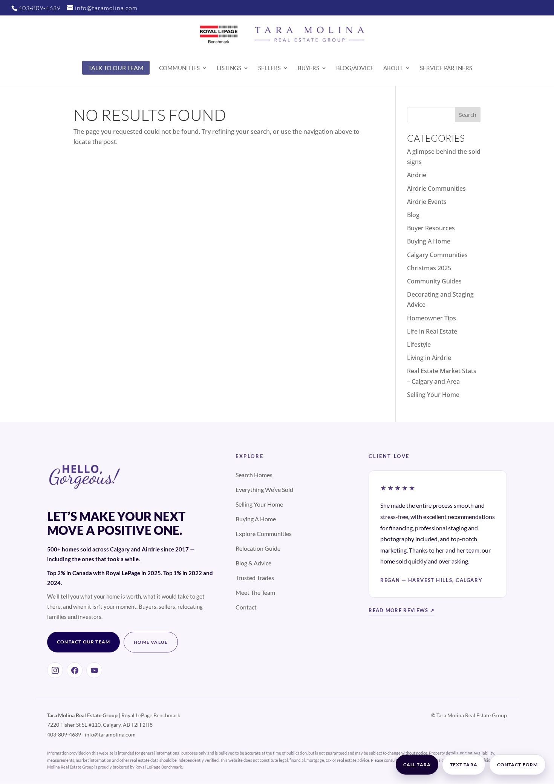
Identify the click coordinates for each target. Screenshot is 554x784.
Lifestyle (419, 344)
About (393, 68)
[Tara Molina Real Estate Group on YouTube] (94, 670)
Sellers (269, 68)
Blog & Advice (253, 563)
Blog (413, 215)
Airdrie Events (427, 202)
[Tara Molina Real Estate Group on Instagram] (55, 670)
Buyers (308, 68)
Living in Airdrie (429, 358)
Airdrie (416, 175)
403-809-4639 (39, 8)
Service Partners (446, 68)
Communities (179, 68)
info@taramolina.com (110, 734)
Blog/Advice (355, 68)
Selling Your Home (433, 394)
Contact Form (517, 764)
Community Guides (434, 281)
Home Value (151, 642)
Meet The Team (255, 592)
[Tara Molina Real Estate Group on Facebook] (75, 670)
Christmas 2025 (429, 268)
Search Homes (254, 474)
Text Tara (463, 764)
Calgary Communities (437, 255)
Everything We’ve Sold (264, 489)
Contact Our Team (83, 642)
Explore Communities (264, 533)
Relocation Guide (258, 548)
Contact (246, 607)
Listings (229, 68)
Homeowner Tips (431, 318)
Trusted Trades (255, 577)
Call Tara (417, 764)
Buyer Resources (431, 228)
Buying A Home (428, 241)
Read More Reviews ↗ (402, 610)
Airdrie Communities (436, 188)
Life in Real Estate (432, 331)
